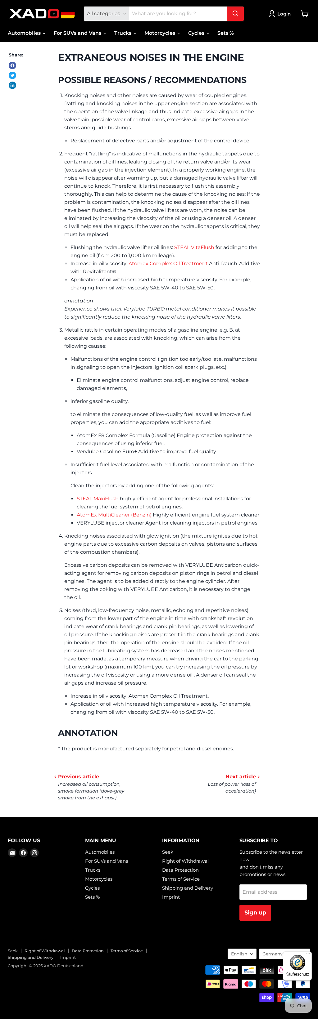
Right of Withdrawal (185, 861)
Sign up (255, 912)
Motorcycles (160, 33)
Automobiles (25, 33)
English (239, 954)
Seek (167, 852)
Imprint (171, 897)
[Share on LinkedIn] (12, 85)
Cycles (197, 33)
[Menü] (308, 955)
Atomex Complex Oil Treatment (168, 263)
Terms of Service (181, 879)
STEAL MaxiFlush (98, 499)
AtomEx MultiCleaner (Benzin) (114, 515)
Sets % (225, 33)
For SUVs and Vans (78, 33)
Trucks (123, 33)
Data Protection (180, 870)
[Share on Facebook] (12, 65)
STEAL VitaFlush (194, 247)
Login (284, 14)
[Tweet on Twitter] (12, 75)
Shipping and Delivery (187, 888)
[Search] (235, 14)
